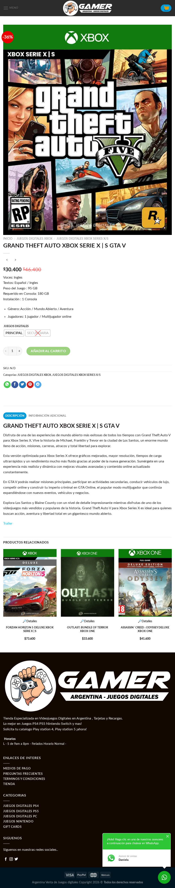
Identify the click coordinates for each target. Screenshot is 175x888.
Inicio (7, 238)
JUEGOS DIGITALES (16, 326)
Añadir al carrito (48, 351)
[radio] (14, 333)
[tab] (14, 415)
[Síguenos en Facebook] (5, 859)
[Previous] (3, 600)
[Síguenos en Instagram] (11, 859)
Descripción (15, 416)
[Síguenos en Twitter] (16, 859)
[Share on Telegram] (37, 384)
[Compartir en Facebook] (14, 384)
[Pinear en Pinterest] (30, 384)
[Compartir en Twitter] (22, 384)
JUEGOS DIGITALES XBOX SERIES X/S (82, 238)
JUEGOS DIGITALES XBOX (34, 238)
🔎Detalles (30, 621)
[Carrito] (166, 8)
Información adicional (47, 416)
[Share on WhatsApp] (7, 384)
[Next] (171, 600)
